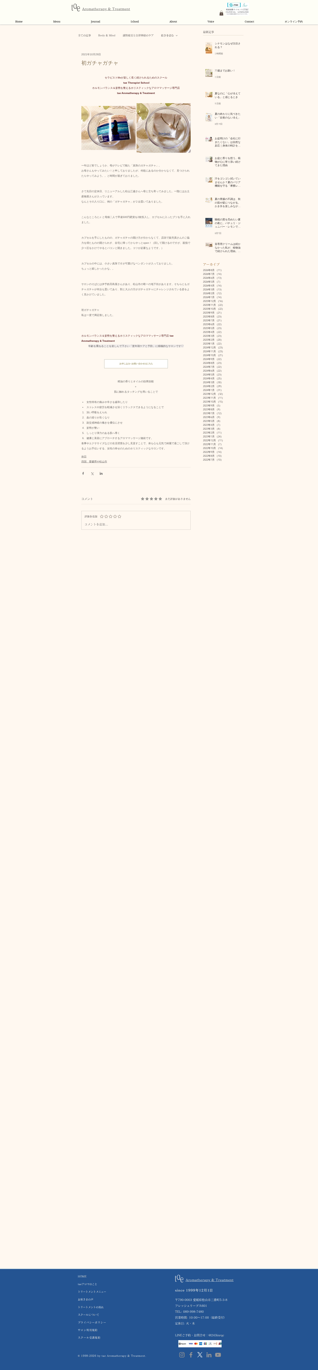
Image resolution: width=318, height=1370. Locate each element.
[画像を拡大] (108, 128)
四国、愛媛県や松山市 (94, 461)
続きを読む (167, 35)
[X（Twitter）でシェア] (92, 473)
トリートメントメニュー (92, 1291)
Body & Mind (106, 35)
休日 (83, 456)
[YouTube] (218, 1354)
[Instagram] (182, 1354)
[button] (221, 13)
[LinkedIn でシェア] (101, 473)
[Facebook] (191, 1354)
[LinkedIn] (209, 1354)
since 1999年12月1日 (194, 1290)
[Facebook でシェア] (83, 473)
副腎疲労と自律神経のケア (138, 35)
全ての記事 (84, 35)
